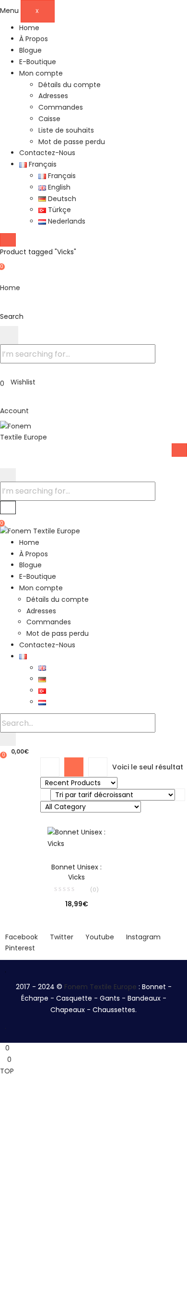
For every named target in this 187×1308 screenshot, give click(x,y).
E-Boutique (37, 62)
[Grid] (73, 767)
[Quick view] (57, 836)
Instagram (143, 937)
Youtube (99, 937)
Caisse (49, 119)
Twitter (61, 937)
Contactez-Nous (47, 153)
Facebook (21, 937)
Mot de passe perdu (71, 142)
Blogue (30, 50)
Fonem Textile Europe (100, 987)
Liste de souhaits (66, 130)
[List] (97, 767)
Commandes (60, 107)
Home (29, 28)
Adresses (53, 96)
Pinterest (20, 948)
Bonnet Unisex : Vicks (76, 872)
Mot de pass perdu (57, 633)
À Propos (33, 39)
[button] (14, 751)
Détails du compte (69, 85)
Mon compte (41, 73)
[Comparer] (76, 836)
